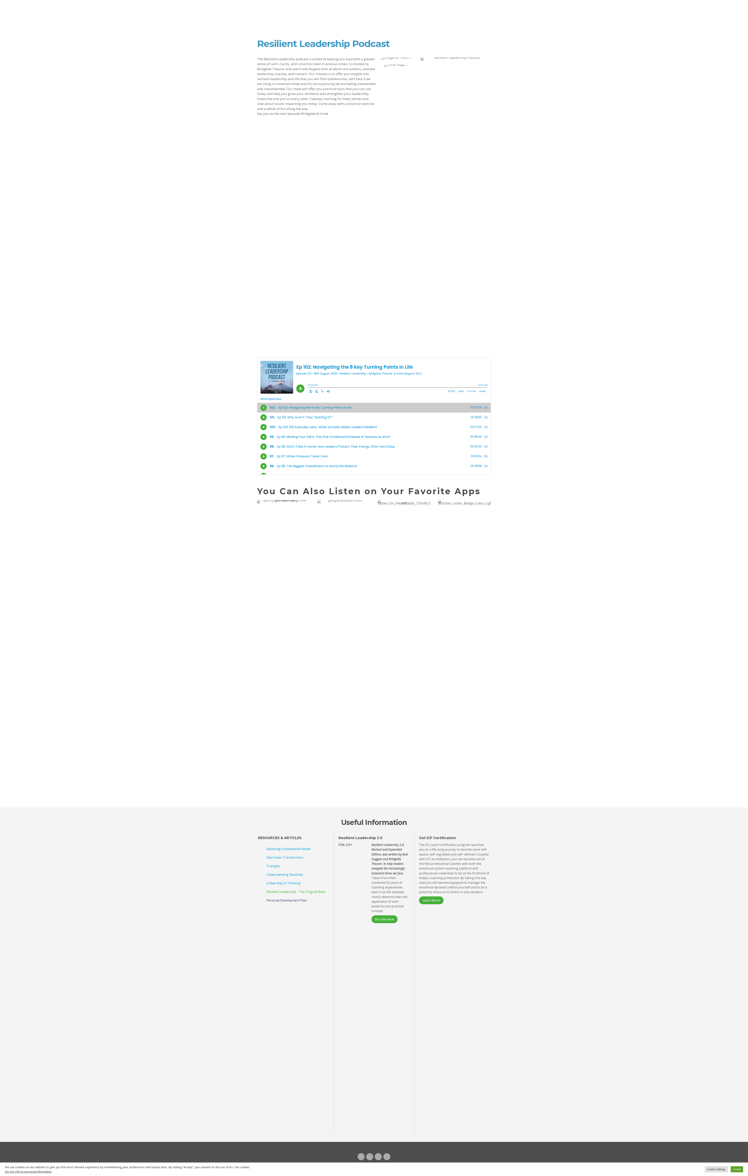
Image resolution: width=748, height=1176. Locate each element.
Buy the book (384, 919)
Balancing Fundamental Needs (288, 849)
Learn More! (431, 900)
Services (378, 6)
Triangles (273, 866)
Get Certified (478, 6)
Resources (404, 6)
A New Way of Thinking (283, 883)
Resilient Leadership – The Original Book (295, 892)
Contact (450, 6)
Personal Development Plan (286, 900)
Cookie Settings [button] (716, 1169)
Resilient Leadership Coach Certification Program (347, 10)
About (427, 6)
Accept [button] (737, 1169)
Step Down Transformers (284, 857)
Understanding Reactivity (284, 874)
